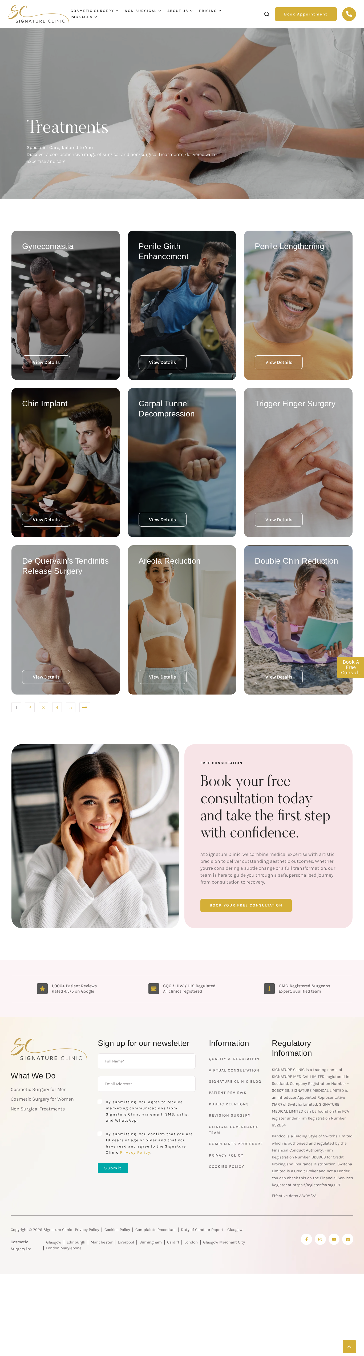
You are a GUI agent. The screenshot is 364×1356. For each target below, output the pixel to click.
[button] (306, 14)
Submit (113, 1168)
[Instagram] (320, 1239)
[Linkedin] (347, 1239)
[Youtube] (334, 1239)
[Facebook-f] (306, 1239)
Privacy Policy (135, 1152)
